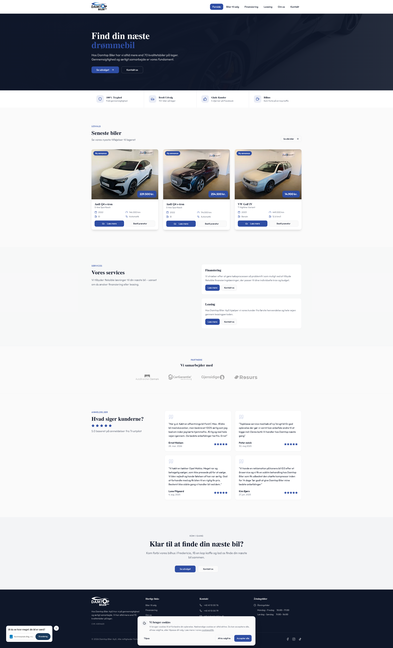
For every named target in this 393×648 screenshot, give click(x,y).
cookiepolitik (208, 630)
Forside (216, 6)
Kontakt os (132, 69)
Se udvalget (102, 69)
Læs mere (112, 223)
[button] (29, 634)
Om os (281, 6)
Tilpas (147, 638)
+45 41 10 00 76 (211, 605)
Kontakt (294, 6)
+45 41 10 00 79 (211, 610)
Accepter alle (243, 638)
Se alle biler (288, 138)
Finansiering (251, 6)
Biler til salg (232, 6)
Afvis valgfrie (224, 638)
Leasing (268, 6)
